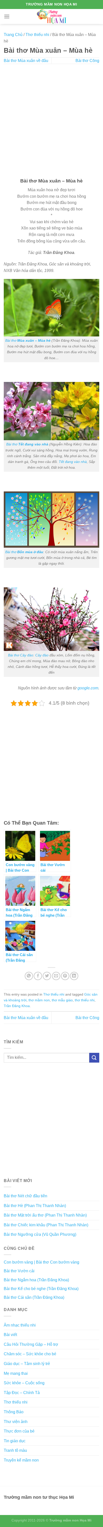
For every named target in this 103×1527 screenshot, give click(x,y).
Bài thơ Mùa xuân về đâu (26, 60)
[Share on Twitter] (47, 976)
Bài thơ (27, 340)
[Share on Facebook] (38, 976)
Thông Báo (14, 1412)
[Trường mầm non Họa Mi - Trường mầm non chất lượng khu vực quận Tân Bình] (51, 16)
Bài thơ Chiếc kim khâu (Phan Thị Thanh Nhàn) (46, 1225)
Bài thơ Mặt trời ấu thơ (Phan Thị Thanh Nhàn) (45, 1215)
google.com (88, 688)
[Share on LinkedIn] (74, 976)
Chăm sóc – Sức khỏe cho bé (30, 1354)
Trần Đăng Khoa (17, 1006)
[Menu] (7, 16)
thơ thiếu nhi (84, 1000)
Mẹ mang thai (16, 1373)
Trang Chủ (13, 34)
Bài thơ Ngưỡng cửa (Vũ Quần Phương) (40, 1234)
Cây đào (41, 655)
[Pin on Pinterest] (65, 976)
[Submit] (94, 1058)
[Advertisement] (51, 121)
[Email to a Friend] (56, 976)
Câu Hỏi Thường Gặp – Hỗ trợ (31, 1344)
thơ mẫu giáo (62, 1000)
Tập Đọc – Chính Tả (22, 1393)
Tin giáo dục (15, 1441)
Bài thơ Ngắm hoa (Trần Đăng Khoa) (36, 1280)
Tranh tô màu (15, 1450)
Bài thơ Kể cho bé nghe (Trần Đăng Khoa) (41, 1289)
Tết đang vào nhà (73, 462)
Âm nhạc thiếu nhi (20, 1325)
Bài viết (10, 1335)
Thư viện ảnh (16, 1422)
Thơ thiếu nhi (37, 34)
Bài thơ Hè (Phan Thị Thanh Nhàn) (35, 1206)
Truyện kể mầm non (21, 1460)
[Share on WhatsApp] (29, 976)
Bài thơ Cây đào (20, 655)
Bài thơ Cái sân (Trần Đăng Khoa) (34, 1297)
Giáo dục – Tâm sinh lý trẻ (27, 1364)
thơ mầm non (39, 1000)
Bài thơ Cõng (87, 60)
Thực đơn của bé (19, 1431)
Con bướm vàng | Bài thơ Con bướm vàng (41, 1262)
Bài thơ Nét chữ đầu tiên (25, 1196)
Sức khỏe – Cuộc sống (24, 1383)
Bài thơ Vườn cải (19, 1271)
